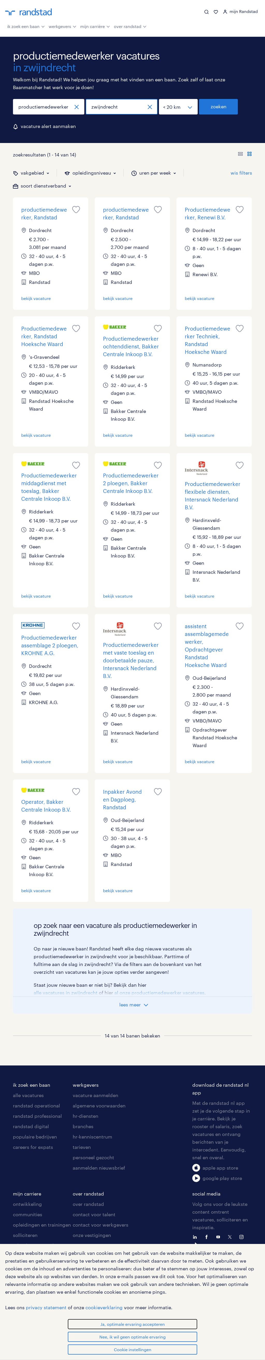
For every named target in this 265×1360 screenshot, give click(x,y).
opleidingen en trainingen (42, 1225)
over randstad (127, 26)
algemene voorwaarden (99, 1105)
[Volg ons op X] (231, 1236)
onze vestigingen (92, 1235)
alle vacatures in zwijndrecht (66, 993)
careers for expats (33, 1147)
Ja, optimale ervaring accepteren (132, 1324)
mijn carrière (92, 26)
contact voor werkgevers (100, 1225)
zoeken (218, 106)
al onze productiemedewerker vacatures (159, 993)
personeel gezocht (93, 1157)
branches (83, 1126)
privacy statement (46, 1307)
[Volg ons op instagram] (243, 1236)
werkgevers (60, 26)
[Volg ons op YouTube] (219, 1236)
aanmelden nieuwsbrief (99, 1168)
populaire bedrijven (35, 1137)
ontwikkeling (27, 1204)
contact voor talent (94, 1214)
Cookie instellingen (132, 1349)
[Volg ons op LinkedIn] (196, 1236)
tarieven (82, 1147)
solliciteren (25, 1235)
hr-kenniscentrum (92, 1137)
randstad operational (36, 1105)
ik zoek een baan (23, 26)
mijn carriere (27, 1194)
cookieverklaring (104, 1307)
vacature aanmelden (95, 1095)
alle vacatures (28, 1095)
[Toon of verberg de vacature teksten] (245, 155)
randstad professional (37, 1116)
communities (27, 1214)
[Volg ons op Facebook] (208, 1236)
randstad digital (31, 1126)
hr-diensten (85, 1116)
